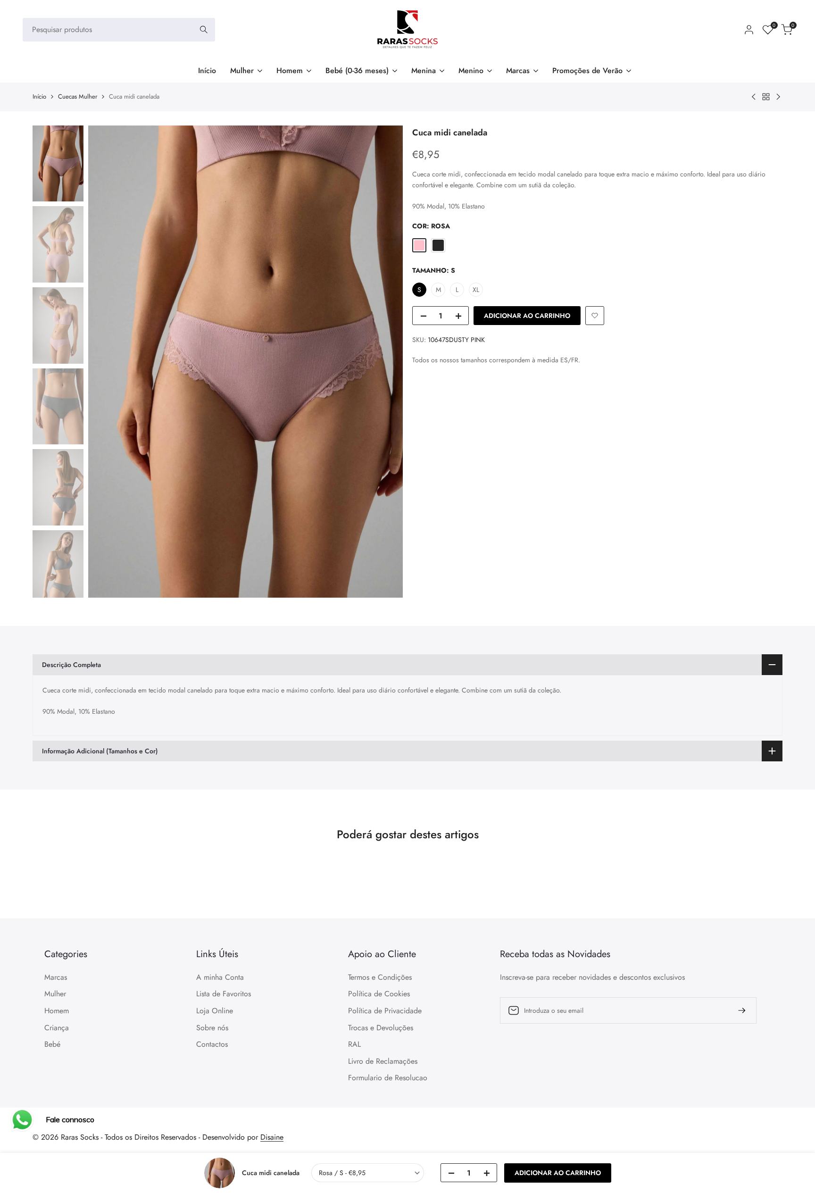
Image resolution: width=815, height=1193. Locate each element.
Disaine (271, 1137)
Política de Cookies (379, 993)
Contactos (212, 1044)
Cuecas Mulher (77, 96)
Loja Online (214, 1010)
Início (39, 96)
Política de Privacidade (385, 1010)
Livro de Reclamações (382, 1061)
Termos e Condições (380, 977)
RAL (354, 1044)
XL (476, 289)
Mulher (55, 993)
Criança (56, 1027)
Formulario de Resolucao (387, 1077)
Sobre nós (212, 1027)
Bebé (52, 1044)
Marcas (55, 977)
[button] (594, 315)
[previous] (107, 361)
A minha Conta (220, 977)
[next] (383, 361)
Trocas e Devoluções (380, 1027)
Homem (56, 1010)
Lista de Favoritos (223, 993)
